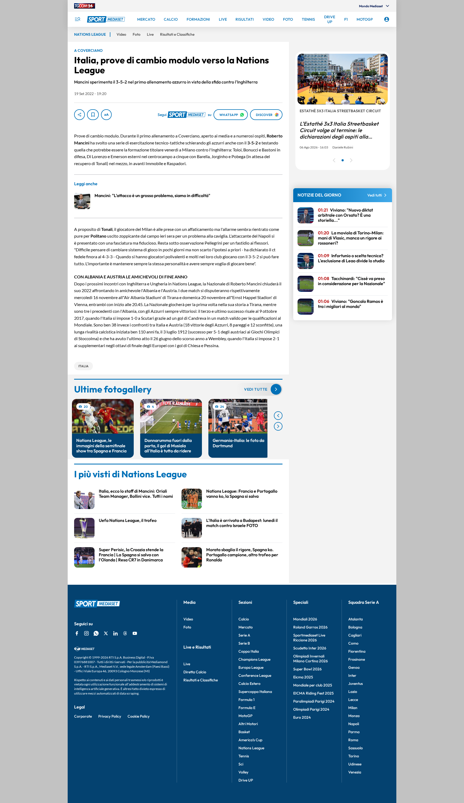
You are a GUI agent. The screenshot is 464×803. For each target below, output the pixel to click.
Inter (352, 675)
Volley (243, 772)
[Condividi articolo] (79, 114)
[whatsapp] (96, 633)
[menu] (77, 19)
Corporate (83, 716)
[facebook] (76, 633)
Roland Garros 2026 (310, 627)
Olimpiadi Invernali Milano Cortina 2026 (310, 658)
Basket (244, 731)
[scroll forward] (278, 426)
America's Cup (250, 739)
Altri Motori (248, 723)
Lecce (353, 699)
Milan (352, 707)
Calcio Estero (249, 683)
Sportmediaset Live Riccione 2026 (309, 637)
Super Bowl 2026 (307, 669)
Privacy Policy (109, 716)
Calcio (243, 619)
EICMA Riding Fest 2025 (313, 693)
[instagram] (86, 633)
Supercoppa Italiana (255, 691)
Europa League (250, 667)
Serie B (244, 643)
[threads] (125, 633)
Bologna (355, 627)
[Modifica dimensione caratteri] (106, 114)
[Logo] (106, 19)
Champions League (254, 659)
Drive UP (245, 780)
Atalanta (355, 619)
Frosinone (356, 659)
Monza (354, 715)
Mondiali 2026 (305, 619)
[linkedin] (115, 633)
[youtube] (134, 633)
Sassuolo (355, 748)
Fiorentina (356, 651)
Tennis (243, 756)
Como (353, 643)
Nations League (251, 748)
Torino (353, 756)
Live (186, 664)
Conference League (254, 675)
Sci (240, 764)
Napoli (353, 723)
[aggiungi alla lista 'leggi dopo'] (93, 114)
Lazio (352, 691)
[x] (105, 633)
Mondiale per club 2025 (312, 685)
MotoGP (245, 715)
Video (188, 619)
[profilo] (386, 19)
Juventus (355, 683)
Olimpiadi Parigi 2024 (311, 709)
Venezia (354, 772)
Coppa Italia (248, 651)
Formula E (246, 707)
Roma (353, 739)
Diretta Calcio (194, 672)
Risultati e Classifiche (200, 680)
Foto (187, 627)
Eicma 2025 (303, 677)
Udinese (354, 764)
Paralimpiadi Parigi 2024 (313, 701)
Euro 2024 (302, 717)
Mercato (245, 627)
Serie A (244, 635)
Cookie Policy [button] (139, 716)
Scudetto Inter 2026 (309, 648)
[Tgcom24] (84, 6)
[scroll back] (278, 415)
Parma (354, 731)
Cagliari (354, 635)
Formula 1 (246, 699)
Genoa (354, 667)
